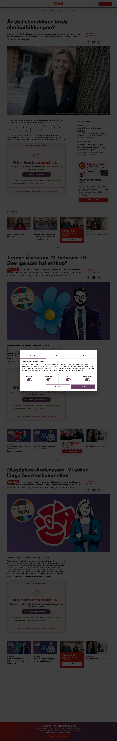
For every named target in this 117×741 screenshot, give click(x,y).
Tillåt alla (83, 387)
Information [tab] (58, 356)
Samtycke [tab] (33, 356)
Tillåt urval (58, 387)
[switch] (48, 379)
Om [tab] (84, 356)
